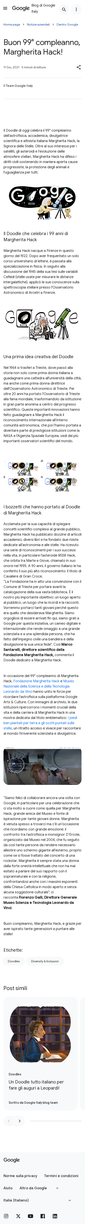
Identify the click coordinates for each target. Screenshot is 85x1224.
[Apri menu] (5, 8)
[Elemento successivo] (19, 1121)
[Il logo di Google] (11, 1160)
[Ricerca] (64, 9)
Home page (11, 24)
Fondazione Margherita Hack (36, 681)
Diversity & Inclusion (45, 961)
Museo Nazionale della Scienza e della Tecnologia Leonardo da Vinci (38, 686)
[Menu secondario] (76, 9)
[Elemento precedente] (8, 1121)
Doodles (14, 961)
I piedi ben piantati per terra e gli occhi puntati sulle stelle (40, 723)
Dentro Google (67, 24)
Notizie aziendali (38, 24)
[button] (79, 67)
